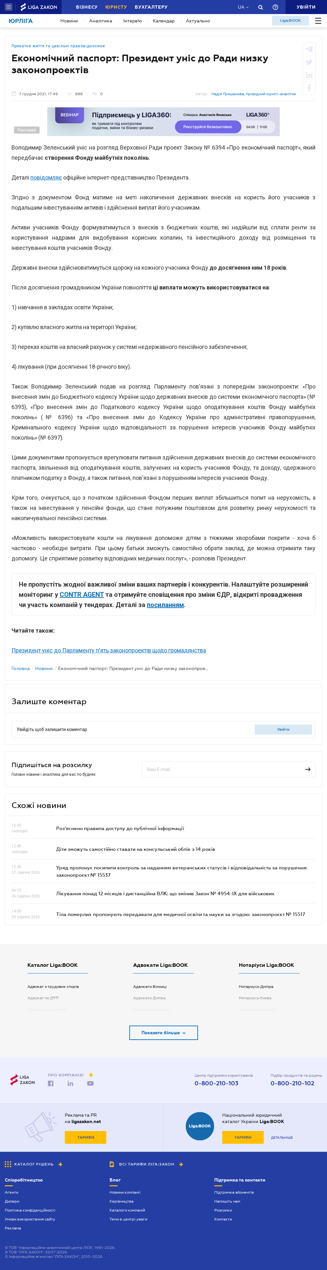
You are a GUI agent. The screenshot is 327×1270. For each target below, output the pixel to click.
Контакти (223, 1219)
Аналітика (100, 20)
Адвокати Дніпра (149, 998)
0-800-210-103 (216, 1083)
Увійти (283, 729)
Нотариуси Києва (255, 998)
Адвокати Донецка (151, 1009)
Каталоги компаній (127, 1210)
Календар (164, 20)
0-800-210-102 (292, 1083)
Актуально (198, 20)
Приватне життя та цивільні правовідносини (58, 46)
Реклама (13, 1228)
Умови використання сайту (30, 1219)
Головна (20, 668)
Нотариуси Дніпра (256, 986)
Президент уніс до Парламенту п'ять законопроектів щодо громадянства (108, 650)
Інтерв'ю (132, 20)
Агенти (11, 1192)
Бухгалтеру (151, 7)
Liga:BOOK (290, 20)
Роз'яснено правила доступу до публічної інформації (120, 828)
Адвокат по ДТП (42, 998)
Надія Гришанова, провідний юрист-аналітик (253, 94)
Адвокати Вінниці (150, 986)
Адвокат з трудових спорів (53, 986)
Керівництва (121, 1201)
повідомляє (46, 177)
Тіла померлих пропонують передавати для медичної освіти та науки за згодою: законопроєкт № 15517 (180, 914)
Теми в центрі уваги (128, 1219)
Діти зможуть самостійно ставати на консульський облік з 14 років (135, 849)
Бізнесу (87, 7)
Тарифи (85, 1137)
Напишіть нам (227, 1201)
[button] (8, 7)
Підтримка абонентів (234, 1192)
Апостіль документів (46, 1009)
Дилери (12, 1201)
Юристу (116, 7)
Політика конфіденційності (30, 1210)
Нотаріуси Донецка (257, 1009)
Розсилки (223, 1210)
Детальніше (282, 1137)
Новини (69, 20)
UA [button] (241, 7)
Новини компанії (125, 1192)
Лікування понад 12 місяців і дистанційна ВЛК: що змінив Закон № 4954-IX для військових (165, 893)
